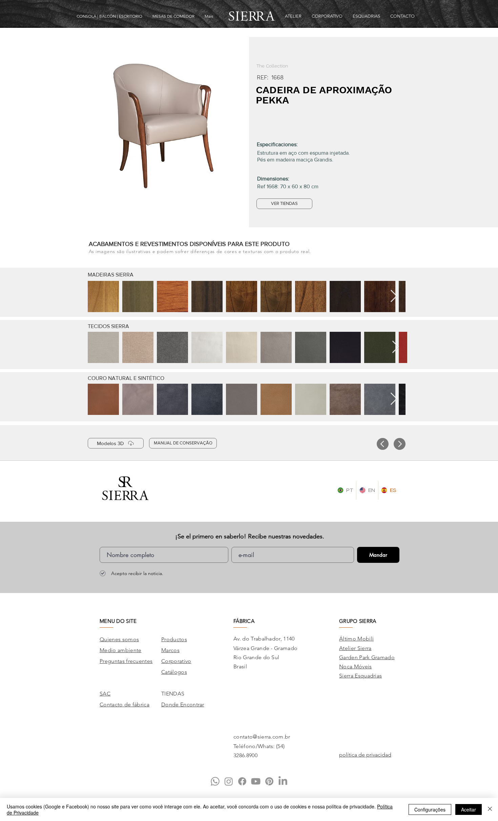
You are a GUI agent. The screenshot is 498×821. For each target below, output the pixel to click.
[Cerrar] (490, 809)
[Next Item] (394, 296)
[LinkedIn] (282, 781)
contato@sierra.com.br (261, 736)
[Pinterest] (269, 781)
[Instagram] (228, 781)
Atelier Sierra (355, 648)
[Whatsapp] (215, 781)
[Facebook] (242, 781)
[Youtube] (255, 781)
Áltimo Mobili (356, 638)
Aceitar (468, 809)
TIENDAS (172, 693)
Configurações (429, 809)
